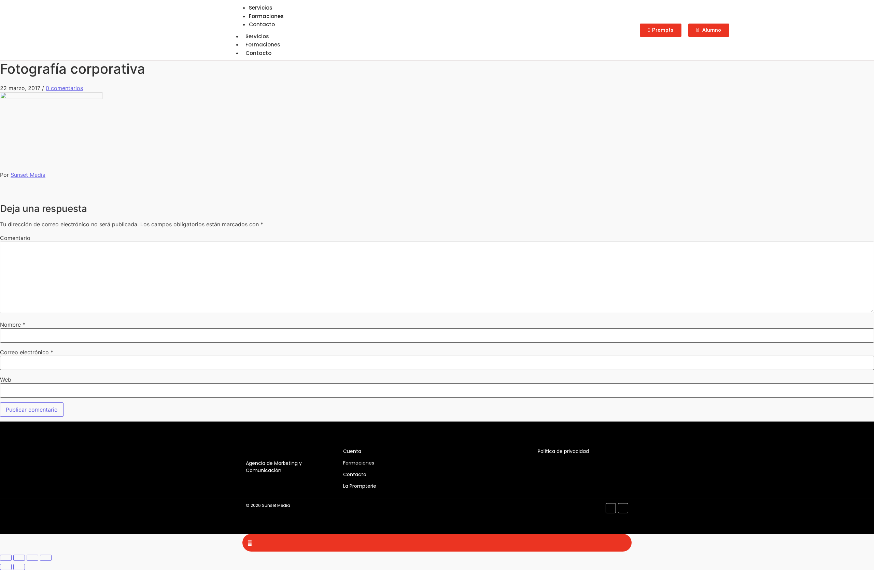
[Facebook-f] (611, 508)
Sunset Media (28, 174)
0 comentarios (64, 88)
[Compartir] (32, 558)
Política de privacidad (563, 451)
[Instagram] (623, 508)
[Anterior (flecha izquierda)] (6, 567)
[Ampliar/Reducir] (6, 558)
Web (5, 379)
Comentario (15, 238)
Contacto (262, 24)
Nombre (12, 324)
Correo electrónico (26, 352)
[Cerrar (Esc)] (46, 558)
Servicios (257, 36)
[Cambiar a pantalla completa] (19, 558)
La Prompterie (359, 486)
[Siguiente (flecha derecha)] (19, 567)
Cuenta (352, 451)
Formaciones (262, 44)
